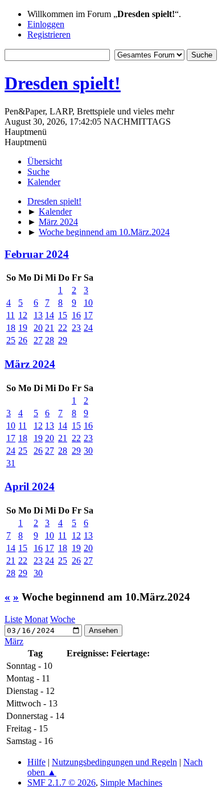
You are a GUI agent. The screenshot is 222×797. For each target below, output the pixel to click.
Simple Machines (131, 782)
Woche (62, 619)
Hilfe (36, 762)
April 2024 (30, 486)
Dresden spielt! (63, 83)
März (14, 641)
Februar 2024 (37, 254)
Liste (13, 619)
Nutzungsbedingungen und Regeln (114, 762)
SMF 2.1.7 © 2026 (61, 782)
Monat (36, 619)
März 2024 (30, 364)
